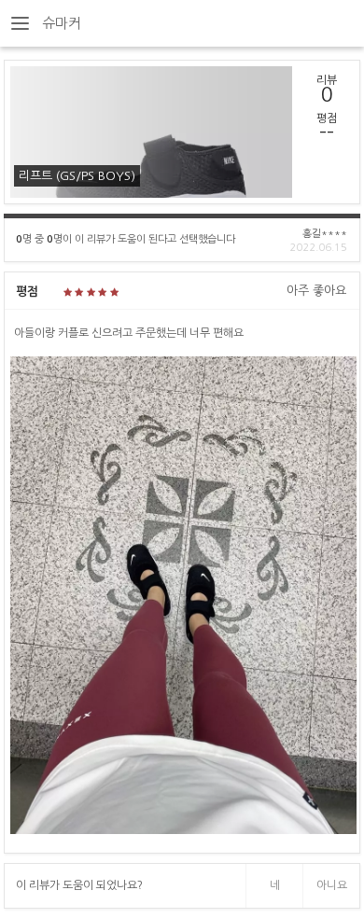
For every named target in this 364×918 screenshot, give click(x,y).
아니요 (331, 885)
